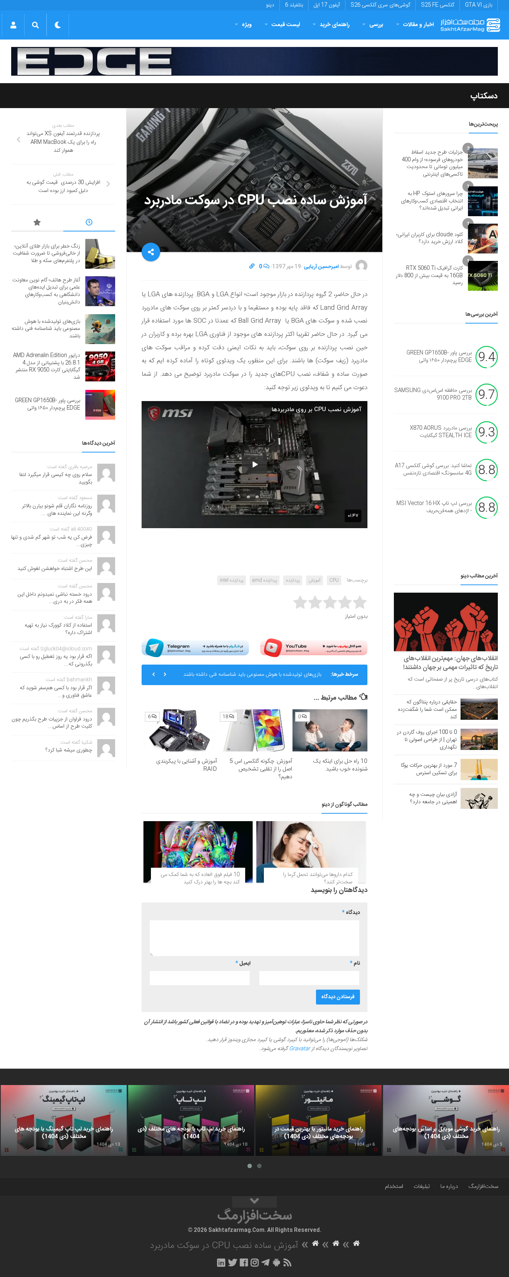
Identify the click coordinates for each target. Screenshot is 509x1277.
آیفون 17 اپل (327, 5)
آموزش (314, 580)
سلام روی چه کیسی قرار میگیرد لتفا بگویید (55, 478)
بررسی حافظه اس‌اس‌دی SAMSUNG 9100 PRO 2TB (433, 395)
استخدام (394, 1186)
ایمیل (242, 963)
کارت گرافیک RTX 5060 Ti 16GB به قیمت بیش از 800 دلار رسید (429, 275)
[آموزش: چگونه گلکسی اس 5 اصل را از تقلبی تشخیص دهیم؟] (254, 730)
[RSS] (287, 1262)
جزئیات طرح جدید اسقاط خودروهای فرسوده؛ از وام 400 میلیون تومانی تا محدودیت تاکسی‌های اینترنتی (432, 163)
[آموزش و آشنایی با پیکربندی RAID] (179, 730)
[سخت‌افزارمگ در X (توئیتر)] (232, 1262)
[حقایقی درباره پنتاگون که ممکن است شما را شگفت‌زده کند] (479, 709)
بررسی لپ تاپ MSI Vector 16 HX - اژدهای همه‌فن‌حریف (434, 507)
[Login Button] (13, 25)
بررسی (376, 24)
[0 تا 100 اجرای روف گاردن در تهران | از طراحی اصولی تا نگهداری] (479, 739)
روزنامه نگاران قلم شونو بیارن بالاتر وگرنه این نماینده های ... (57, 510)
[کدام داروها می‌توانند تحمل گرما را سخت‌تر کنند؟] (311, 852)
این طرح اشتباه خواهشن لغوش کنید (55, 568)
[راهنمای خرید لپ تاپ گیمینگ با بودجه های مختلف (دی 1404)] (64, 1120)
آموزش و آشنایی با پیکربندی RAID (186, 765)
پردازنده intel (231, 580)
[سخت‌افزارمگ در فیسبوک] (244, 1262)
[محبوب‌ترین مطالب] (37, 223)
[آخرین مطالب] (89, 223)
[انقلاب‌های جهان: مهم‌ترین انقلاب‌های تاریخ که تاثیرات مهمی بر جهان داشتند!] (446, 622)
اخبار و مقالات (418, 24)
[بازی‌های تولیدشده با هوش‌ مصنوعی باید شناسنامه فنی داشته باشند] (100, 329)
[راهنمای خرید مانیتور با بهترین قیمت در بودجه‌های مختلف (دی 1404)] (319, 1120)
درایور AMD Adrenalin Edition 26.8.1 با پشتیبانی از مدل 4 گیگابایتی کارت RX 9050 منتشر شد (46, 366)
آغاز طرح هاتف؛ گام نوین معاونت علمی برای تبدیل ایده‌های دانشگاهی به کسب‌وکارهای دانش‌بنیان (46, 291)
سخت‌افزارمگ (483, 1186)
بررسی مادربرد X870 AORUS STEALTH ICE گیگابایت (441, 432)
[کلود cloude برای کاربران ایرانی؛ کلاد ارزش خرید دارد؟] (483, 238)
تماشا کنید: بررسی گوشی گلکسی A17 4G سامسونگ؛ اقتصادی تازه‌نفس (433, 470)
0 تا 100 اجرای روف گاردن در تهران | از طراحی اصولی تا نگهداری (427, 740)
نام (355, 963)
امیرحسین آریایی (321, 266)
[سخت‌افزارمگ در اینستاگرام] (255, 1262)
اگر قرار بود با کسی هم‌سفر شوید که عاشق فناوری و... (56, 692)
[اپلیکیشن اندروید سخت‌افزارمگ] (276, 1262)
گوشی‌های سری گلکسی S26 (380, 5)
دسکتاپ (484, 96)
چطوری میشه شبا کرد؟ (68, 750)
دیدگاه (351, 912)
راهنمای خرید (335, 24)
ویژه (247, 24)
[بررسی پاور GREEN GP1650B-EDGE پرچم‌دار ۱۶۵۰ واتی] (100, 405)
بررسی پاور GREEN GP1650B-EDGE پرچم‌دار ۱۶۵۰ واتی (439, 357)
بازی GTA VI (478, 5)
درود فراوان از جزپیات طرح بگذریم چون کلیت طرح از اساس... (52, 723)
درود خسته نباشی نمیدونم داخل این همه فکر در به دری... (55, 598)
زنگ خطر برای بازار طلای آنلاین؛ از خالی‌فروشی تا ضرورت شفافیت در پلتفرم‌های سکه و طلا (46, 253)
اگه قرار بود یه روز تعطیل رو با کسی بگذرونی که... (56, 660)
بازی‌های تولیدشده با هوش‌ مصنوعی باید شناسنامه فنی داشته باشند (252, 674)
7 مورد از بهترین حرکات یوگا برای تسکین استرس (429, 769)
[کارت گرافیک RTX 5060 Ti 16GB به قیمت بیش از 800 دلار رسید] (483, 276)
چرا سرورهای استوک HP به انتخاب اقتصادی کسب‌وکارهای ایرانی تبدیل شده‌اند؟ (432, 201)
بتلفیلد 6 (294, 5)
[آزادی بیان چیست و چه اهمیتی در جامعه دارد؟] (479, 798)
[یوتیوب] (313, 647)
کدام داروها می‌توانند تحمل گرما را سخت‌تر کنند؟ (317, 878)
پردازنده (293, 580)
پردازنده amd (264, 580)
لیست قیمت (286, 24)
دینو (270, 5)
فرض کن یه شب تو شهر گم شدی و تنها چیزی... (51, 541)
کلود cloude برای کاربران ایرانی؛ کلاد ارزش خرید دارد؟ (429, 238)
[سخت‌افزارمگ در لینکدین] (221, 1262)
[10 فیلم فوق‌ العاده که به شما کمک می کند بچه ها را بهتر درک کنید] (198, 852)
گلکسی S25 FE (437, 5)
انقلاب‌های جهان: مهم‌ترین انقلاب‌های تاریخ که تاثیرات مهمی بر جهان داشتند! (450, 663)
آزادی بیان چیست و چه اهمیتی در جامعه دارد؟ (433, 798)
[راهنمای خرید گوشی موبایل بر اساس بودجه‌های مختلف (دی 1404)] (446, 1120)
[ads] (254, 61)
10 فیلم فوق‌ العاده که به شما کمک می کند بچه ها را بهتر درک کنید (200, 878)
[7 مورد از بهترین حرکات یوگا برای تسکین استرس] (479, 769)
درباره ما (449, 1186)
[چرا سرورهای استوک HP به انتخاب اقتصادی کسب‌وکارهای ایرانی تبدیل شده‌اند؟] (483, 201)
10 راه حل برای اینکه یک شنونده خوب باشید (340, 765)
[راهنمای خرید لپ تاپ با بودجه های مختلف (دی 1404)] (191, 1120)
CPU (334, 580)
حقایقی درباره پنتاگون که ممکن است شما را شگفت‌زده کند (427, 710)
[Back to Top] (254, 1202)
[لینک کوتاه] (252, 266)
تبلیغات (422, 1186)
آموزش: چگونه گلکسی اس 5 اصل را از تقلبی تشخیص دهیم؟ (261, 769)
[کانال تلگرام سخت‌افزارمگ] (265, 1262)
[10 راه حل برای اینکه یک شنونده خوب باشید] (330, 730)
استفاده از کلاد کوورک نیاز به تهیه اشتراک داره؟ (58, 629)
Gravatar (299, 1048)
